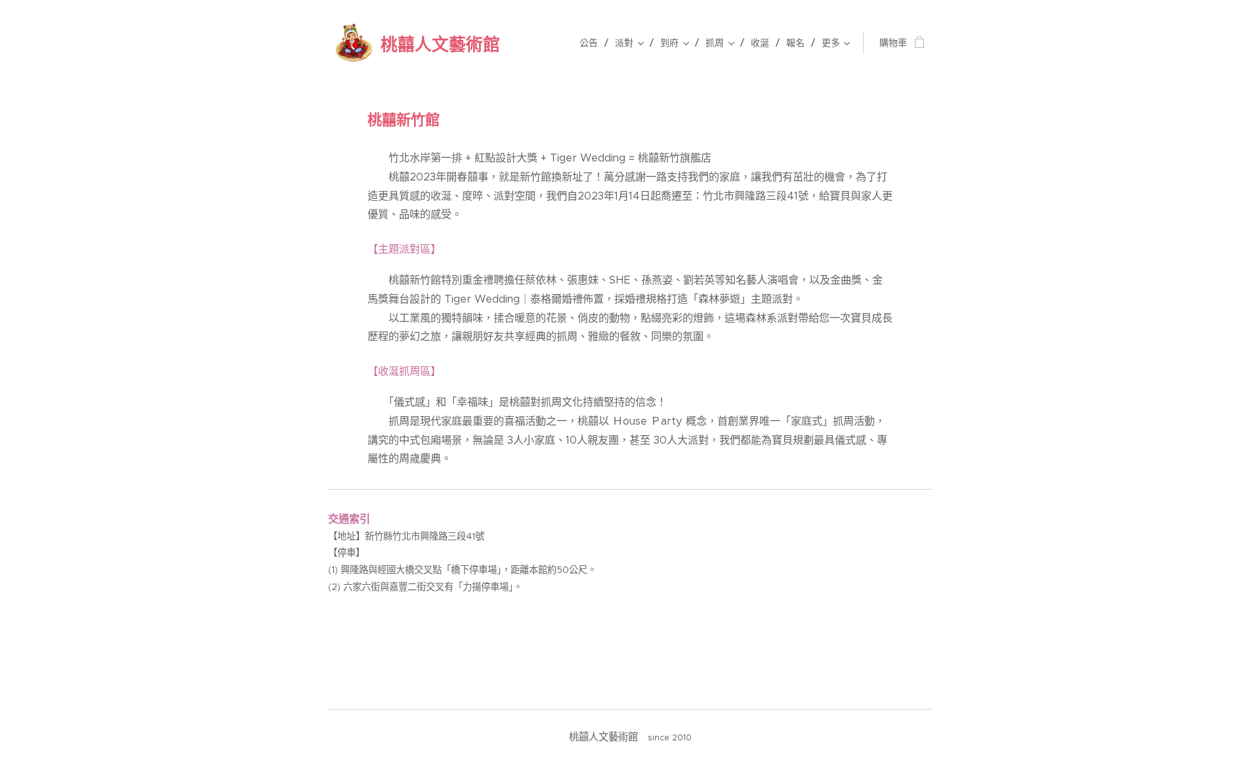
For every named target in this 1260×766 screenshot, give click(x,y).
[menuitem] (592, 42)
